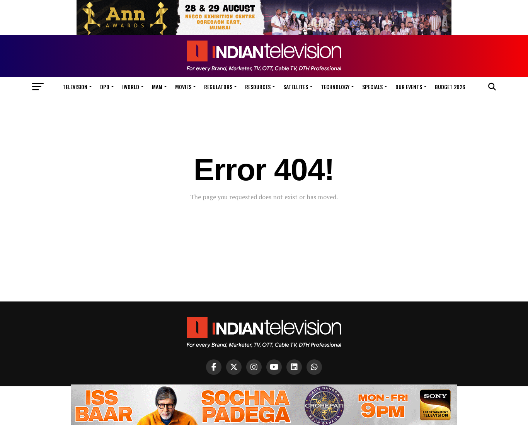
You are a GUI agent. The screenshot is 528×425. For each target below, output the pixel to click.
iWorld (130, 87)
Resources (258, 87)
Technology (335, 87)
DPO (104, 87)
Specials (372, 87)
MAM (157, 87)
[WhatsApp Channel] (314, 367)
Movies (183, 87)
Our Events (408, 87)
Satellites (295, 87)
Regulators (218, 87)
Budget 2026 (450, 87)
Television (75, 87)
